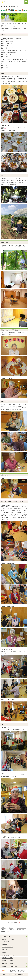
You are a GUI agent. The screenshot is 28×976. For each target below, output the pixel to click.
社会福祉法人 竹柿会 (7, 963)
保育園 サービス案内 (7, 947)
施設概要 (11, 928)
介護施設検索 (6, 941)
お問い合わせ (4, 931)
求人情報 (4, 952)
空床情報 (5, 944)
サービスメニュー (21, 928)
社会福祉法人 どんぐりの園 (9, 966)
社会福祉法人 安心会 (7, 958)
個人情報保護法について (8, 955)
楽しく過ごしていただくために (18, 929)
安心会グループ (6, 936)
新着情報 (3, 928)
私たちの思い (4, 929)
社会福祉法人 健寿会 (7, 960)
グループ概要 (5, 949)
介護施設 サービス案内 (8, 939)
